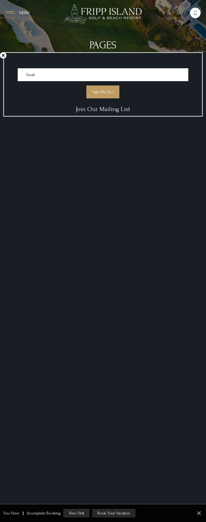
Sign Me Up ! (102, 92)
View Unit (76, 513)
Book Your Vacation (113, 513)
